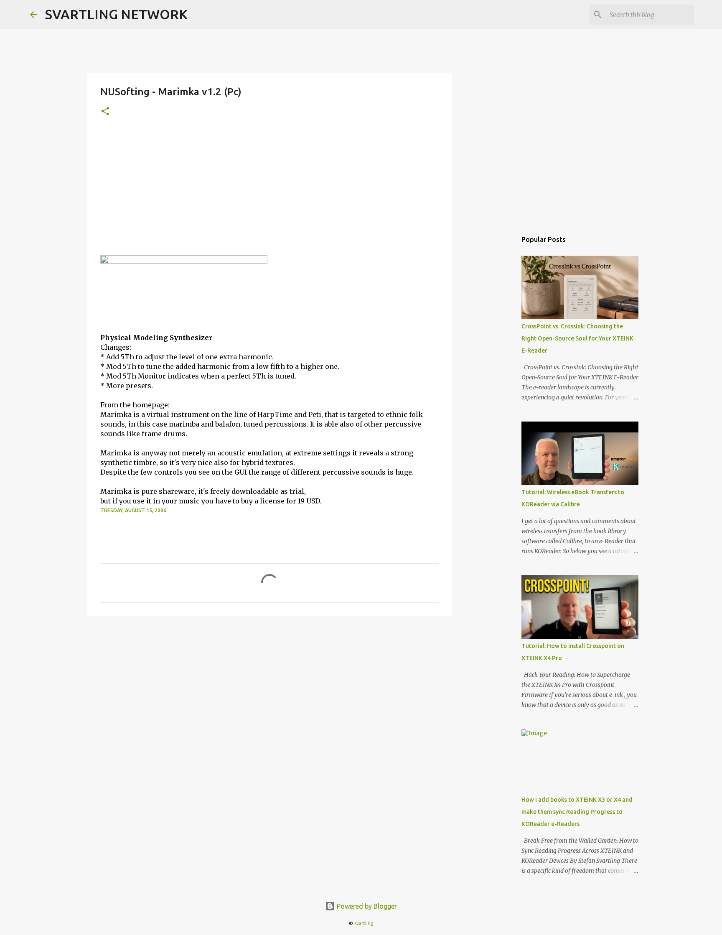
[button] (105, 111)
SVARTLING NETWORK (116, 14)
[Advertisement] (269, 192)
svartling (364, 923)
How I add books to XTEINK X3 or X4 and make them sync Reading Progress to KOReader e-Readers (577, 811)
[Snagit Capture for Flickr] (183, 261)
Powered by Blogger (366, 906)
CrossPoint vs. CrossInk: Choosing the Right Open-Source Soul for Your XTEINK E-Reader (577, 338)
